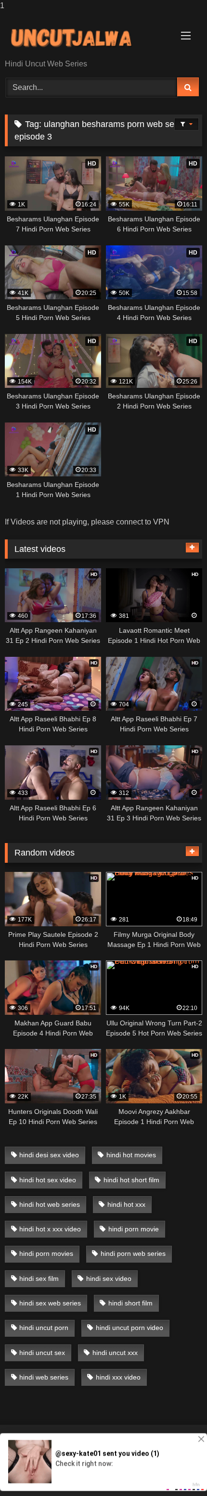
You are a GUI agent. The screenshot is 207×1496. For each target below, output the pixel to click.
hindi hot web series (49, 1204)
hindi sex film (39, 1278)
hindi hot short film (131, 1180)
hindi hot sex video (47, 1180)
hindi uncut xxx (115, 1352)
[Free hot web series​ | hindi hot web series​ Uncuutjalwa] (85, 36)
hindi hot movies (131, 1155)
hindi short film (130, 1303)
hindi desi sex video (49, 1155)
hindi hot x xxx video (50, 1229)
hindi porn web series (133, 1253)
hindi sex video (108, 1278)
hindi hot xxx (126, 1204)
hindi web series (43, 1377)
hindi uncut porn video (129, 1327)
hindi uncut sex (42, 1352)
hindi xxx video (118, 1377)
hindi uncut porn (43, 1327)
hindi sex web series (50, 1303)
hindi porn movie (133, 1229)
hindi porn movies (46, 1253)
